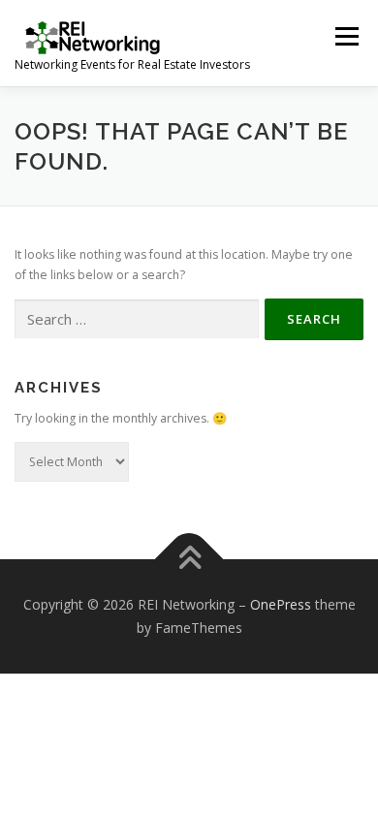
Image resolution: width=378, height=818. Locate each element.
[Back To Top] (189, 559)
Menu (346, 36)
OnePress (280, 604)
